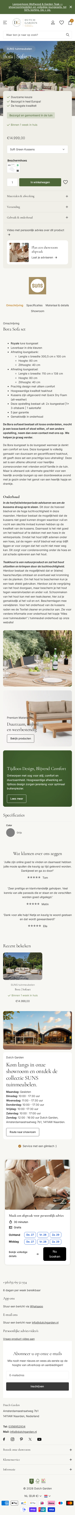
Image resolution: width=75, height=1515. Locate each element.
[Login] (53, 22)
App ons (8, 1298)
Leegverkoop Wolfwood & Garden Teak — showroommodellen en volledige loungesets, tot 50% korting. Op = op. (37, 6)
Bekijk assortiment (5, 22)
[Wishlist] (61, 22)
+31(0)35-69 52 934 (15, 1282)
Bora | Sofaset (23, 989)
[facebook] (4, 1439)
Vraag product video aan (19, 1338)
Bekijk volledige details (18, 1254)
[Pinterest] (21, 1439)
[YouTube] (39, 1439)
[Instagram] (12, 1439)
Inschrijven (37, 1386)
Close (71, 7)
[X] (30, 1439)
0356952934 (16, 1426)
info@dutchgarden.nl (45, 1322)
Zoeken (67, 35)
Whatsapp (36, 1306)
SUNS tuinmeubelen (19, 48)
